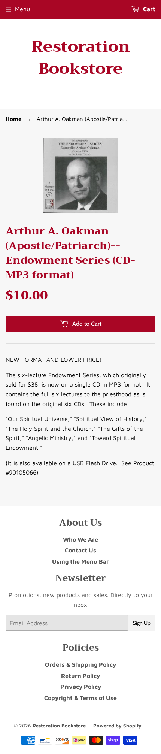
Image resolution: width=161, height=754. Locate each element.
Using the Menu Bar (80, 561)
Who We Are (80, 539)
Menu (22, 9)
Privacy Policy (80, 686)
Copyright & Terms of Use (80, 697)
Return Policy (80, 675)
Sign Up (142, 623)
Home (13, 119)
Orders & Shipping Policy (80, 664)
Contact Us (80, 550)
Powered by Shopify (117, 726)
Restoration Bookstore (80, 58)
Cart (148, 9)
